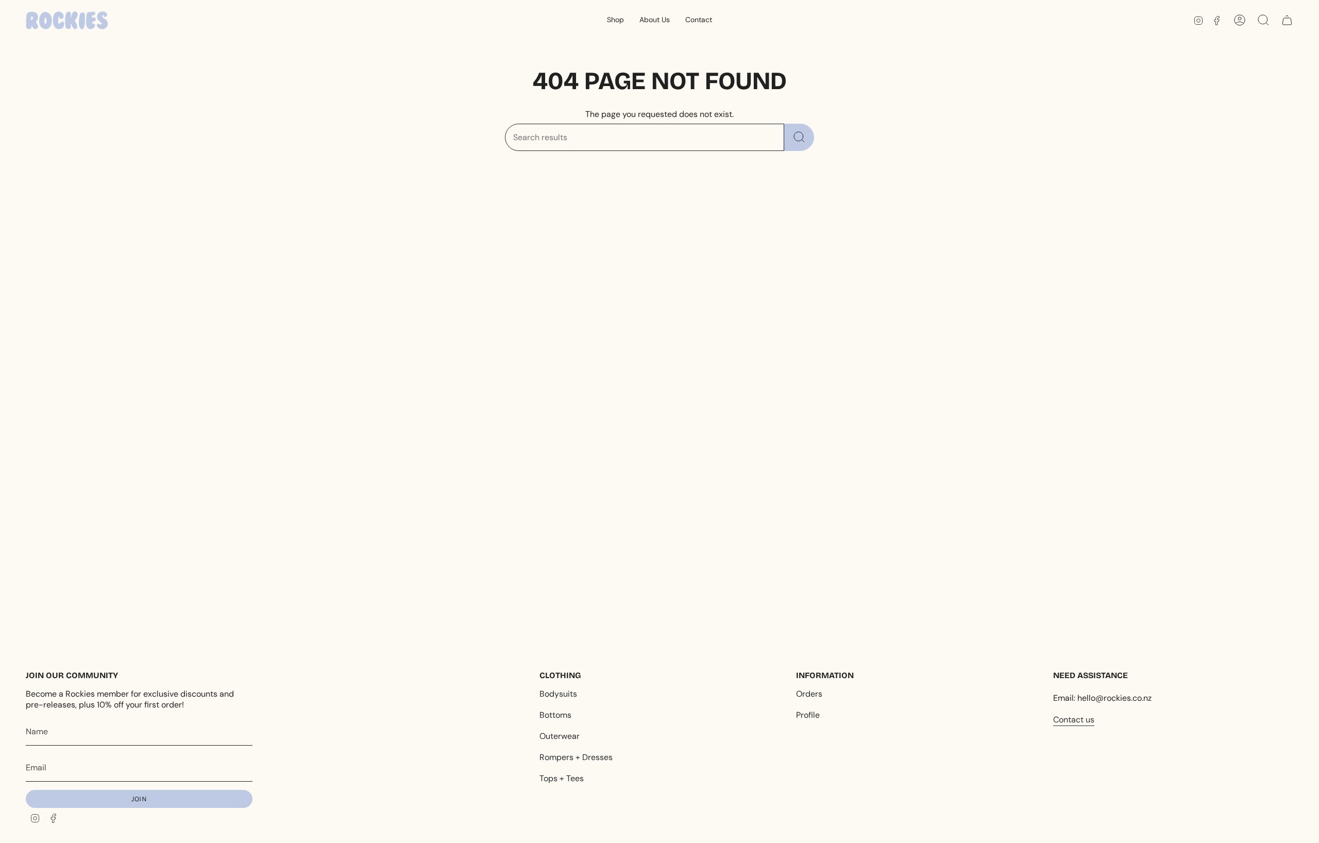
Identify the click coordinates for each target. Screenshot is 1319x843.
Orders (809, 693)
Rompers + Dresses (576, 757)
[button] (615, 20)
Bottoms (555, 715)
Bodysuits (558, 693)
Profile (808, 715)
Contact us (1073, 719)
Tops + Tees (561, 778)
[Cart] (1287, 20)
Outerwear (559, 736)
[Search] (799, 137)
